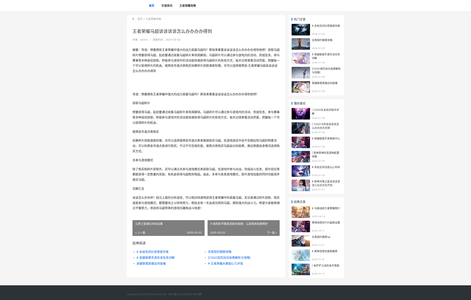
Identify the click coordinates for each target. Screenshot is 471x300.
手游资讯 (166, 5)
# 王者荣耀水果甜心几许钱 (225, 263)
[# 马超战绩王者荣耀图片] (301, 208)
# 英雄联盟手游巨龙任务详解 (156, 257)
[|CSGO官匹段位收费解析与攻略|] (301, 69)
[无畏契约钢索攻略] (301, 40)
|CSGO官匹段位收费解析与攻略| (229, 257)
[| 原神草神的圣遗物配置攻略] (301, 153)
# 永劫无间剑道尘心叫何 (326, 167)
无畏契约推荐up (321, 236)
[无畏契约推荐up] (301, 237)
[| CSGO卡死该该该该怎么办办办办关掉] (301, 124)
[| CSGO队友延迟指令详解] (301, 110)
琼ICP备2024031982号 (180, 294)
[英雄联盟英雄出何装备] (301, 83)
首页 (151, 5)
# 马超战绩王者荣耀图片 (326, 208)
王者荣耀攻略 (187, 5)
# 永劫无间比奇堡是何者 (153, 252)
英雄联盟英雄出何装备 (151, 263)
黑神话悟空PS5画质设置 (326, 222)
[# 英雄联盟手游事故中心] (301, 138)
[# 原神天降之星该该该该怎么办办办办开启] (301, 181)
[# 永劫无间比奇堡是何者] (301, 26)
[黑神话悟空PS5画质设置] (301, 223)
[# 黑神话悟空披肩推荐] (301, 251)
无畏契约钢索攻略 (219, 252)
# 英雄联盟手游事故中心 (326, 138)
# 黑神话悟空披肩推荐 (324, 251)
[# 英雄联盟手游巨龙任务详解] (301, 54)
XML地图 (197, 294)
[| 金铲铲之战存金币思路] (301, 266)
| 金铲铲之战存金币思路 (325, 265)
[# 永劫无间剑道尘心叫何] (301, 167)
